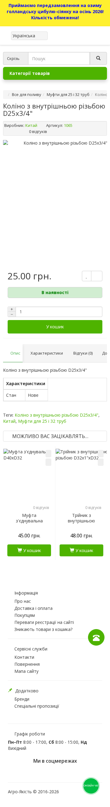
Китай (31, 125)
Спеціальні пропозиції (36, 706)
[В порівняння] (48, 462)
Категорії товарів (29, 73)
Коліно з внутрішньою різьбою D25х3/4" (56, 415)
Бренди (21, 699)
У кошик (55, 326)
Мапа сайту (26, 671)
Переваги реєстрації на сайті (44, 622)
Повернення (27, 664)
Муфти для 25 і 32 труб (68, 94)
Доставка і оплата (33, 608)
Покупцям (24, 615)
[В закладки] (48, 453)
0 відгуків (38, 131)
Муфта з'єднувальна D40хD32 (29, 521)
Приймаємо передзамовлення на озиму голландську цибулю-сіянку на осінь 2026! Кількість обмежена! (55, 11)
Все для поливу (26, 94)
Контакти (24, 657)
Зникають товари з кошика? (43, 629)
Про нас (22, 601)
